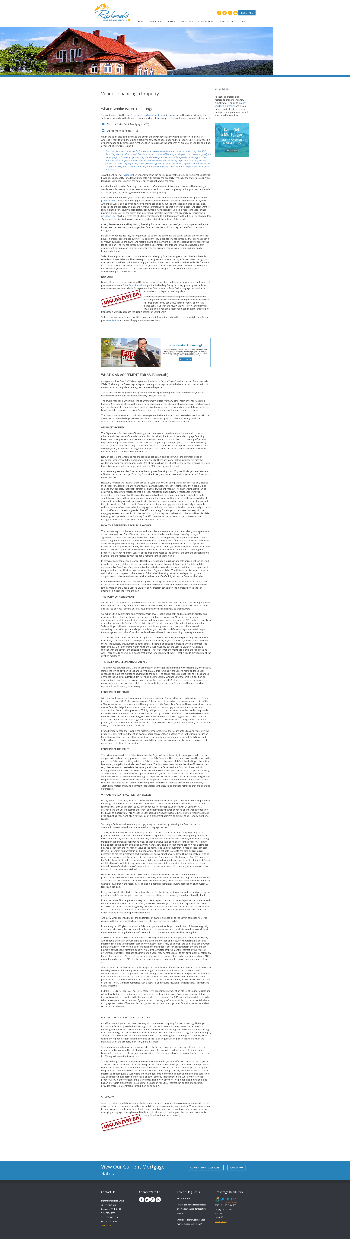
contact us (113, 320)
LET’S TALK (247, 12)
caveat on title (108, 215)
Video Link (129, 174)
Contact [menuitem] (243, 21)
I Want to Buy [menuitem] (155, 21)
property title (108, 200)
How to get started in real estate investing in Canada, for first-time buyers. (191, 1208)
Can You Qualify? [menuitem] (206, 21)
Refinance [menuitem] (171, 21)
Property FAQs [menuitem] (186, 21)
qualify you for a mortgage (230, 104)
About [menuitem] (141, 21)
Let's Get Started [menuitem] (226, 21)
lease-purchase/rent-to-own (151, 115)
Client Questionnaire (133, 285)
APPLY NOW (236, 1167)
